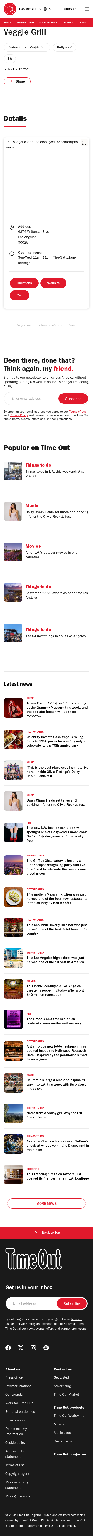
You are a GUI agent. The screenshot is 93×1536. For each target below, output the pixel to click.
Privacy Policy (19, 415)
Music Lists (62, 1433)
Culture (68, 23)
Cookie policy (15, 1443)
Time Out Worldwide (69, 1416)
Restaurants (63, 1442)
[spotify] (46, 1347)
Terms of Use (77, 412)
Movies (59, 1424)
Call (20, 296)
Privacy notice (15, 1420)
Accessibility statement (14, 1454)
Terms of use (15, 1465)
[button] (84, 142)
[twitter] (20, 1347)
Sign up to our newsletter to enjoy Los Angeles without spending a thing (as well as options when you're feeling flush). (46, 382)
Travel (82, 23)
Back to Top (51, 1233)
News (7, 23)
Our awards (14, 1395)
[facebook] (8, 1347)
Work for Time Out (19, 1403)
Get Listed (61, 1378)
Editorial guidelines (20, 1412)
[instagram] (33, 1347)
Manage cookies (17, 1496)
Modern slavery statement (16, 1485)
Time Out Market (66, 1395)
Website (53, 283)
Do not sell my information (16, 1431)
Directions (24, 283)
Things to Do (25, 23)
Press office (14, 1378)
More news (46, 1204)
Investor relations (18, 1386)
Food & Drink (48, 23)
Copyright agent (17, 1474)
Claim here (66, 325)
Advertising (62, 1386)
